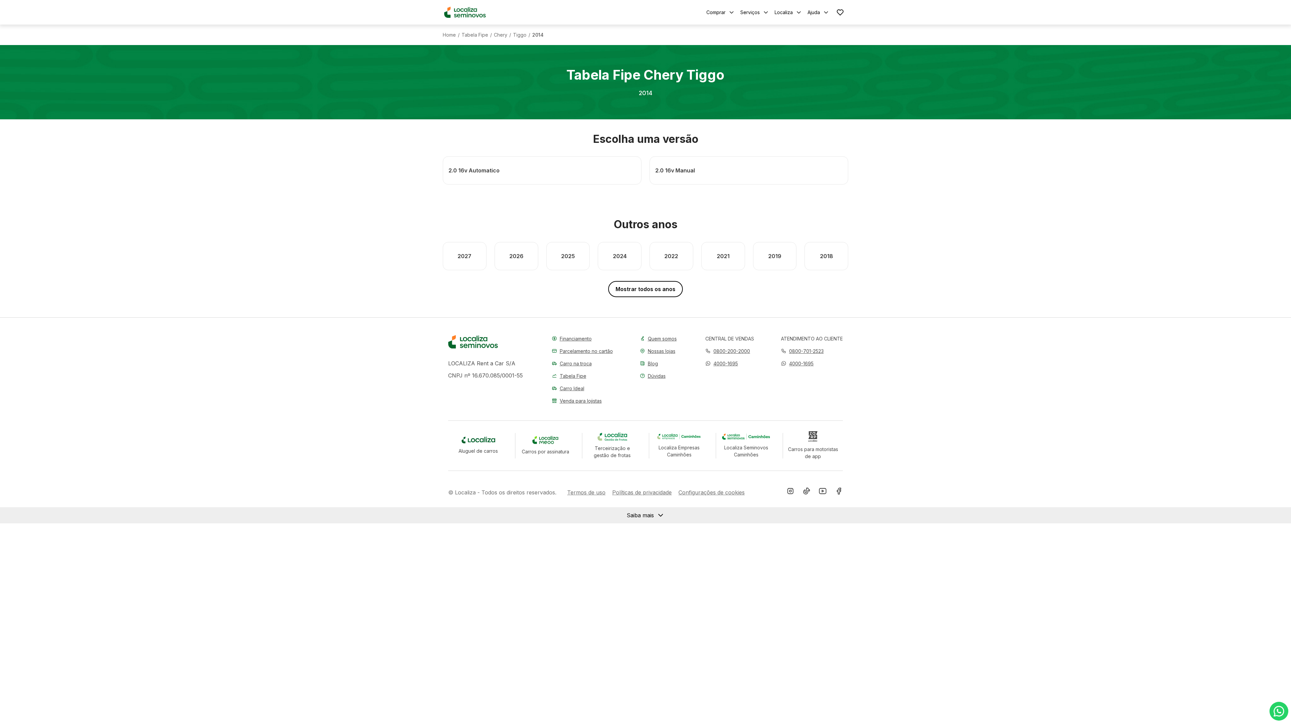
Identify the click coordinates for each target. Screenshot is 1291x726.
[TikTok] (807, 492)
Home (449, 35)
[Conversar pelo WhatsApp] (1278, 711)
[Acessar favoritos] (840, 12)
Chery (500, 35)
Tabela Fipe (475, 35)
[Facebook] (839, 492)
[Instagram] (790, 492)
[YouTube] (823, 492)
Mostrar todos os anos (645, 289)
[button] (721, 363)
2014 (538, 35)
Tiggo (519, 35)
